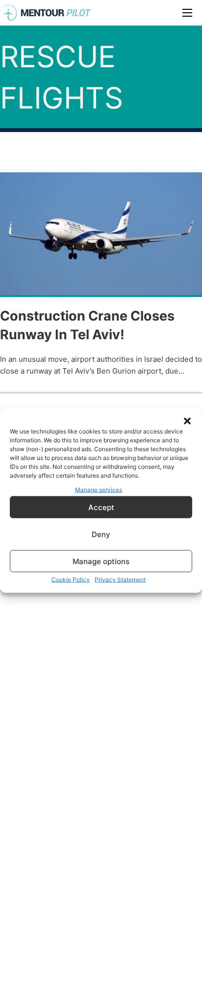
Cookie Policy (70, 579)
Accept (101, 507)
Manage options (101, 561)
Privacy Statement (120, 579)
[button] (187, 421)
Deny (101, 534)
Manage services (98, 489)
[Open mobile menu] (187, 13)
